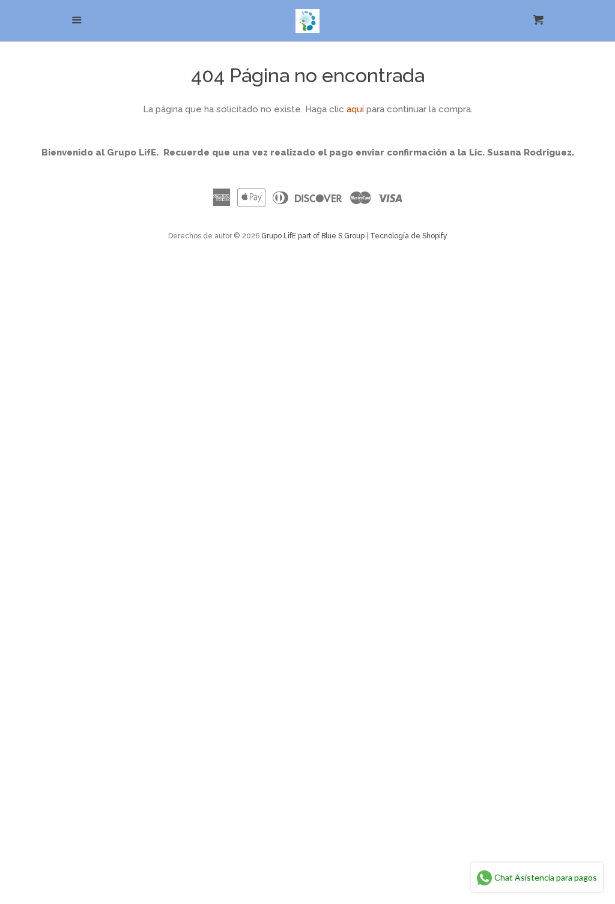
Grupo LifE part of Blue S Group (313, 236)
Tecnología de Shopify (408, 236)
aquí (355, 109)
